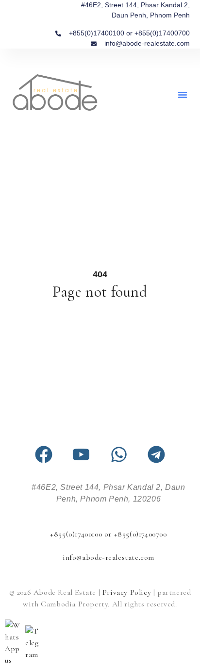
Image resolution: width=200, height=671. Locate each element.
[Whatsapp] (118, 454)
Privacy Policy (126, 592)
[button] (182, 94)
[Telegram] (156, 454)
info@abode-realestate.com (108, 557)
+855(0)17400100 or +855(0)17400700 (108, 534)
